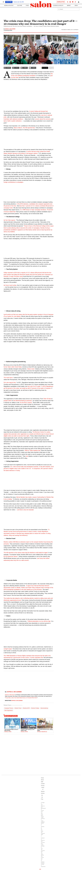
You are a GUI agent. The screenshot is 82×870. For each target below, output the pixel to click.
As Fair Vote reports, (9, 220)
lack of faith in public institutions (13, 121)
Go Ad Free (42, 797)
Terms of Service (42, 789)
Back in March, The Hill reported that (24, 127)
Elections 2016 (26, 708)
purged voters (8, 400)
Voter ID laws (47, 398)
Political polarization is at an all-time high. (39, 621)
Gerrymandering (44, 708)
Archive (42, 793)
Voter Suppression (8, 710)
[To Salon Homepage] (41, 4)
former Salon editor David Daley (13, 367)
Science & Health (58, 5)
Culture (19, 5)
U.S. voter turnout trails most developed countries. (24, 466)
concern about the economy (43, 119)
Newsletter (60, 1)
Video (76, 5)
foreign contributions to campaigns (13, 182)
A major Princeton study (16, 276)
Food (27, 5)
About (42, 779)
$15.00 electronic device (10, 556)
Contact (43, 783)
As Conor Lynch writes (10, 285)
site (27, 456)
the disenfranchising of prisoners (22, 400)
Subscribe (9, 1)
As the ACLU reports (26, 402)
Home (42, 777)
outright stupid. (8, 649)
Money (69, 5)
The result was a (8, 377)
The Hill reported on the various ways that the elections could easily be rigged (26, 552)
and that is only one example (25, 510)
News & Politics (8, 5)
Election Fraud (18, 708)
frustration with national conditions (13, 119)
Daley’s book (30, 369)
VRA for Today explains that (32, 450)
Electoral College (35, 708)
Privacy (42, 785)
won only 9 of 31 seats (33, 386)
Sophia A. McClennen (14, 692)
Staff (42, 781)
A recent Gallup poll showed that (38, 111)
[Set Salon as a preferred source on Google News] (45, 68)
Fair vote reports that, (10, 382)
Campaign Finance (8, 708)
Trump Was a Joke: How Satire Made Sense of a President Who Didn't (21, 697)
